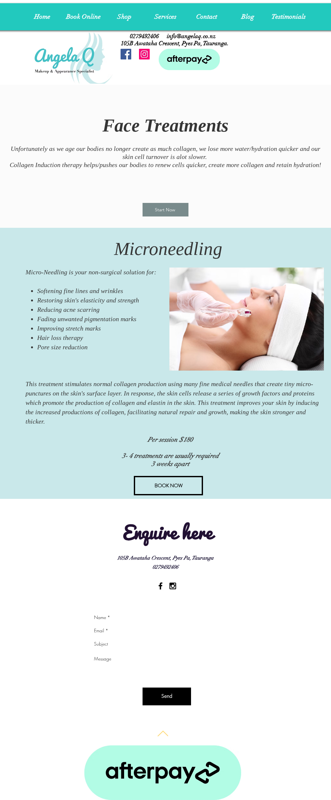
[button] (165, 16)
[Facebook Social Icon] (126, 54)
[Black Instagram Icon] (172, 586)
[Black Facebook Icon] (160, 586)
